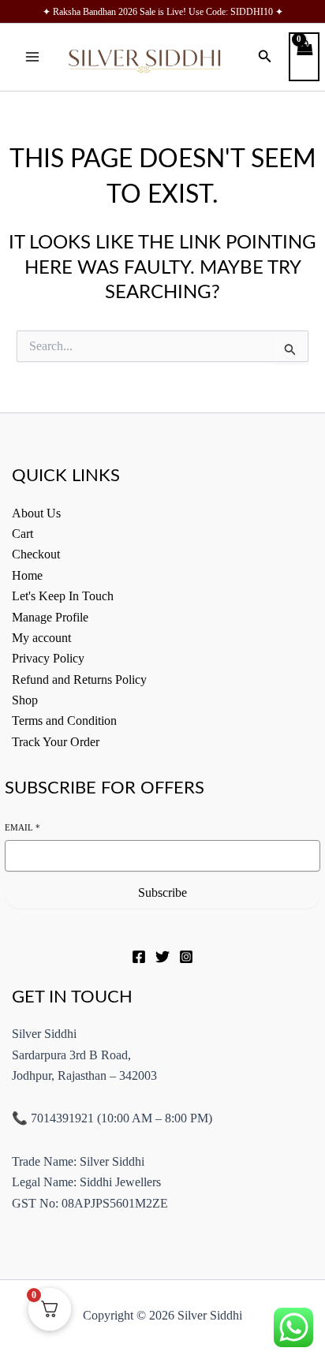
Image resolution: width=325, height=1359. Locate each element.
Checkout (36, 554)
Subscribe (162, 892)
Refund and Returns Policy (79, 679)
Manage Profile (50, 617)
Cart (22, 533)
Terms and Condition (64, 720)
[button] (265, 57)
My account (41, 637)
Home (27, 575)
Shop (25, 700)
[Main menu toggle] (32, 56)
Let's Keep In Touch (63, 596)
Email (22, 827)
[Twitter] (162, 957)
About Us (36, 513)
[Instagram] (186, 957)
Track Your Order (55, 742)
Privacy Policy (48, 658)
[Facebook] (139, 957)
